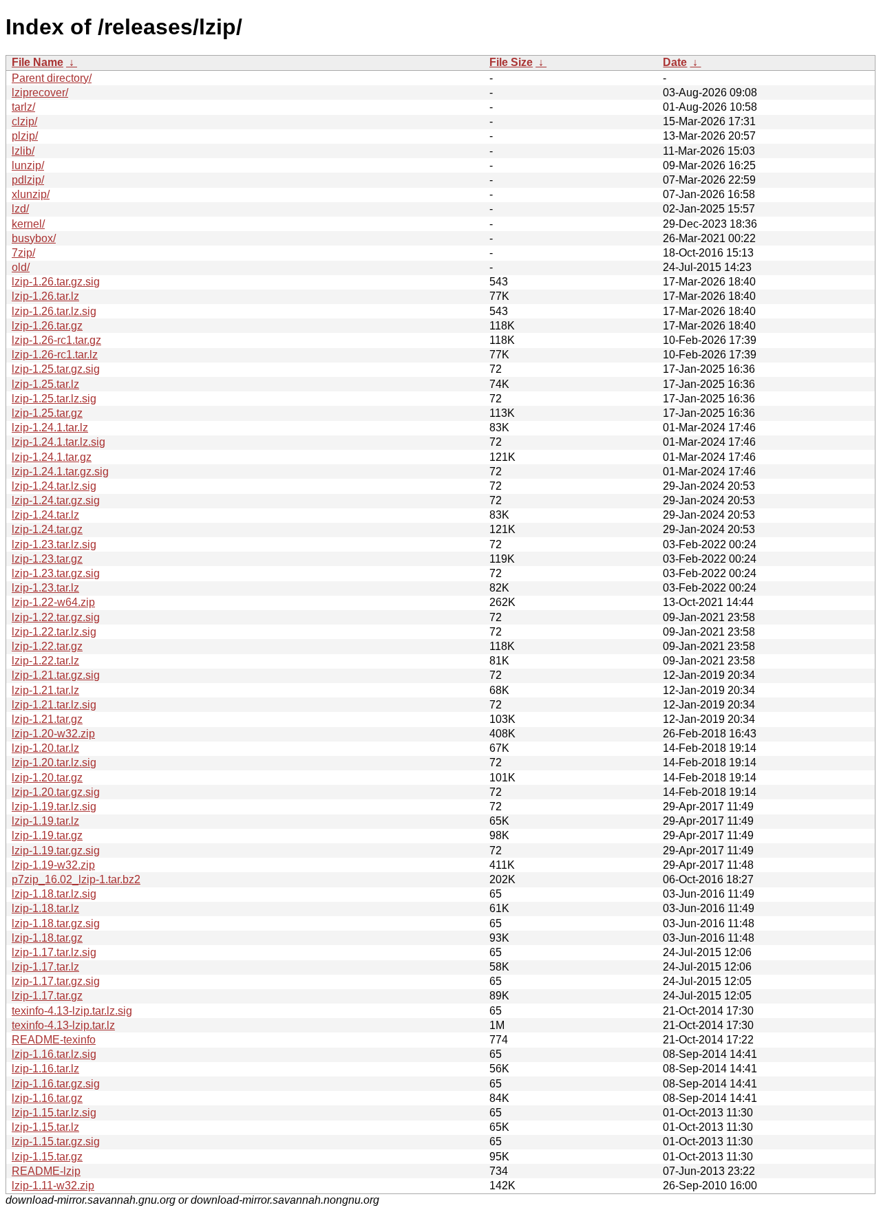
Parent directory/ (52, 78)
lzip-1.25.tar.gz (47, 413)
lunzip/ (28, 165)
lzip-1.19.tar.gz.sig (56, 850)
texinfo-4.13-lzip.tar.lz (63, 1025)
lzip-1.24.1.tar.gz (52, 457)
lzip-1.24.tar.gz (47, 529)
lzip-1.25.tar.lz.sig (54, 398)
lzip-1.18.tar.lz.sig (54, 894)
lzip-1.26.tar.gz (47, 326)
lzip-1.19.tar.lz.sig (54, 806)
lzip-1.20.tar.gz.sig (56, 792)
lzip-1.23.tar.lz (45, 588)
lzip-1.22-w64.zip (53, 602)
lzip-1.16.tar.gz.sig (56, 1084)
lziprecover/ (40, 92)
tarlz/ (23, 107)
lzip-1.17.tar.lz (45, 967)
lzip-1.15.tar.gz (47, 1156)
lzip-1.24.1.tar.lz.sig (58, 442)
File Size (511, 62)
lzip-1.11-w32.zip (53, 1185)
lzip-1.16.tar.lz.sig (54, 1054)
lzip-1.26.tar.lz (45, 296)
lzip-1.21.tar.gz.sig (56, 675)
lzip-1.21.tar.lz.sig (54, 705)
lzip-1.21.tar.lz (45, 690)
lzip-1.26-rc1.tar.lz (55, 354)
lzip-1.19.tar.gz (47, 835)
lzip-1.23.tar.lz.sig (54, 544)
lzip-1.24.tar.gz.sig (56, 500)
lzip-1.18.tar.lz (45, 908)
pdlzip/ (28, 180)
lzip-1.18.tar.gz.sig (56, 923)
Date (675, 62)
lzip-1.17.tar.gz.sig (56, 981)
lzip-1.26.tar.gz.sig (56, 282)
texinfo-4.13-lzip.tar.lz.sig (72, 1011)
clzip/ (24, 121)
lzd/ (20, 209)
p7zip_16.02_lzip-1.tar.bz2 (76, 879)
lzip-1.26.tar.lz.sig (54, 311)
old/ (21, 267)
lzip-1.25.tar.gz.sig (56, 369)
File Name (37, 62)
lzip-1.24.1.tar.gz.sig (60, 471)
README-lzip (46, 1171)
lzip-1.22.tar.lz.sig (54, 632)
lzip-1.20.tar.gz (47, 777)
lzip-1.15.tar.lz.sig (54, 1112)
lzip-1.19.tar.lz (45, 821)
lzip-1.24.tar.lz (45, 515)
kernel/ (28, 224)
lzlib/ (23, 151)
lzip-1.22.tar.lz (45, 661)
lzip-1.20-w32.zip (53, 733)
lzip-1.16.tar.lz (45, 1068)
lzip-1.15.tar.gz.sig (56, 1141)
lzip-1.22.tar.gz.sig (56, 617)
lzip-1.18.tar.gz (47, 938)
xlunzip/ (31, 194)
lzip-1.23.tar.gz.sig (56, 573)
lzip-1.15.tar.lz (45, 1127)
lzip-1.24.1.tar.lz (50, 427)
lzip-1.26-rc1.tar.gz (56, 340)
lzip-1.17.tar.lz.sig (54, 952)
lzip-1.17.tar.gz (47, 996)
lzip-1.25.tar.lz (45, 384)
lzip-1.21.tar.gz (47, 719)
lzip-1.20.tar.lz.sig (54, 762)
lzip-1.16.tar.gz (47, 1098)
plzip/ (25, 136)
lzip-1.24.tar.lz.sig (54, 486)
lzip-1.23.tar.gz (47, 559)
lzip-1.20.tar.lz (45, 748)
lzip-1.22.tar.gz (47, 646)
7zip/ (23, 253)
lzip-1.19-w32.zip (53, 865)
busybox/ (34, 238)
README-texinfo (54, 1040)
